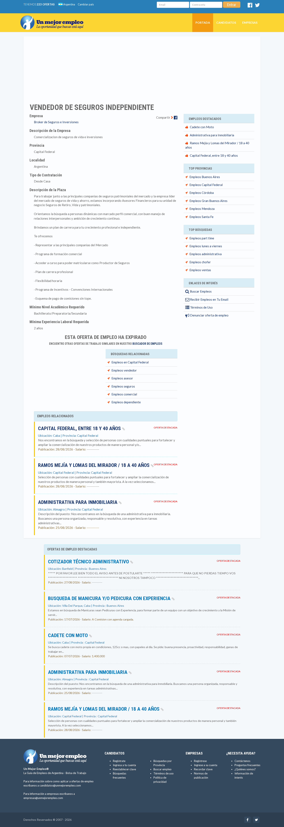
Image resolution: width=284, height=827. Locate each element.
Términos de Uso (201, 307)
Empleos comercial (124, 394)
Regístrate (119, 761)
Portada (202, 22)
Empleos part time (201, 238)
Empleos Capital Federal (206, 185)
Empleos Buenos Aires (204, 177)
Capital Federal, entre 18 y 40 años (80, 428)
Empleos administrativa (205, 254)
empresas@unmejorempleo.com (43, 798)
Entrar (231, 4)
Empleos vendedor (124, 370)
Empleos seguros (123, 386)
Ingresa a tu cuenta (124, 765)
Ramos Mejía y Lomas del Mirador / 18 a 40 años (94, 465)
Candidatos (226, 22)
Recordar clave (203, 769)
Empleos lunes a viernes (205, 246)
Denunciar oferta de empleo (208, 315)
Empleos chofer (200, 262)
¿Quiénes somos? (245, 769)
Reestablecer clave (124, 769)
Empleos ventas (200, 270)
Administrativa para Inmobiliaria (78, 502)
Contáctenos (242, 761)
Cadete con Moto (202, 127)
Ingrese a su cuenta (205, 765)
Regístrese (200, 761)
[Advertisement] (142, 67)
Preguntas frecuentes (247, 765)
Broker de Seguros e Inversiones (56, 122)
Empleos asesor (122, 378)
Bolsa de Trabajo (76, 773)
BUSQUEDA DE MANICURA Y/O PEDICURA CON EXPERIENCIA (110, 598)
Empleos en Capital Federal (130, 362)
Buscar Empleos (200, 291)
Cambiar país (86, 4)
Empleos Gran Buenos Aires (208, 201)
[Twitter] (257, 6)
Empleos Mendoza (202, 208)
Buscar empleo (162, 769)
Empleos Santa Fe (201, 217)
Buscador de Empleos (147, 343)
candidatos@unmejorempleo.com (60, 785)
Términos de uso (163, 773)
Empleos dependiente (126, 402)
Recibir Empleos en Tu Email (208, 299)
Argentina (69, 4)
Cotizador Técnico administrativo (89, 562)
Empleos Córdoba (201, 192)
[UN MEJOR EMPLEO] (53, 18)
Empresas (249, 22)
